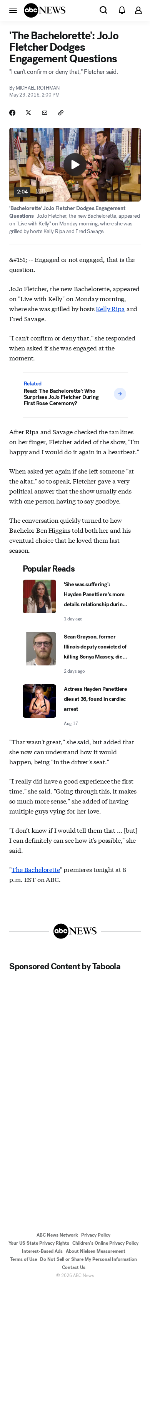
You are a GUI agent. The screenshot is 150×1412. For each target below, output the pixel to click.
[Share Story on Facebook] (12, 112)
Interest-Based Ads (42, 1251)
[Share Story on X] (28, 112)
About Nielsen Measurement (95, 1251)
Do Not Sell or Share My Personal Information (88, 1259)
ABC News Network (57, 1235)
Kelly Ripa (110, 308)
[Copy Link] (61, 112)
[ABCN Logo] (44, 10)
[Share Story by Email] (44, 112)
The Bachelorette (36, 869)
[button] (13, 10)
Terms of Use (23, 1259)
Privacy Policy (95, 1235)
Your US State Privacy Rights (38, 1243)
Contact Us (73, 1267)
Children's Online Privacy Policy (105, 1243)
